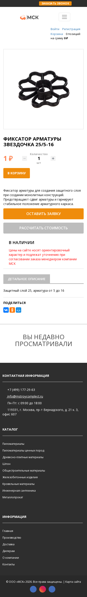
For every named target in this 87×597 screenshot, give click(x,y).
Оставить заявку (43, 213)
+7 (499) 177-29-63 (20, 390)
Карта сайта (73, 582)
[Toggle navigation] (64, 17)
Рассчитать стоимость (43, 228)
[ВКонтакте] (6, 310)
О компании (10, 558)
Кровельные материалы (18, 484)
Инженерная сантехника (19, 490)
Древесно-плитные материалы (23, 457)
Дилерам (8, 551)
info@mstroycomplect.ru (24, 396)
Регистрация (71, 29)
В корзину (17, 173)
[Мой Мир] (18, 310)
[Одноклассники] (12, 310)
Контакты (8, 564)
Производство (11, 538)
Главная (7, 531)
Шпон (6, 464)
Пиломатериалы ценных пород (23, 450)
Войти (55, 29)
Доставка (8, 544)
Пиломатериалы (13, 444)
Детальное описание (27, 279)
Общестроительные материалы (23, 470)
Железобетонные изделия (20, 477)
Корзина (57, 34)
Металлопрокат (12, 497)
